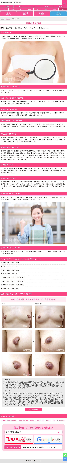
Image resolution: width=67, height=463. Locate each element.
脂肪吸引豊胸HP (25, 14)
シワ (21, 9)
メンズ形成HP (58, 14)
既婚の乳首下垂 (23, 420)
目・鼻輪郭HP (8, 14)
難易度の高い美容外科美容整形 (11, 2)
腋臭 (54, 9)
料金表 (20, 6)
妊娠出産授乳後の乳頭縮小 (9, 420)
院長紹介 (47, 6)
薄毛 (62, 9)
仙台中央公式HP (41, 14)
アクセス (33, 6)
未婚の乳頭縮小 (34, 420)
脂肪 (29, 9)
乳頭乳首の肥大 (46, 420)
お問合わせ (60, 6)
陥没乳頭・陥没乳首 (59, 420)
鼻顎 (12, 9)
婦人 (46, 9)
